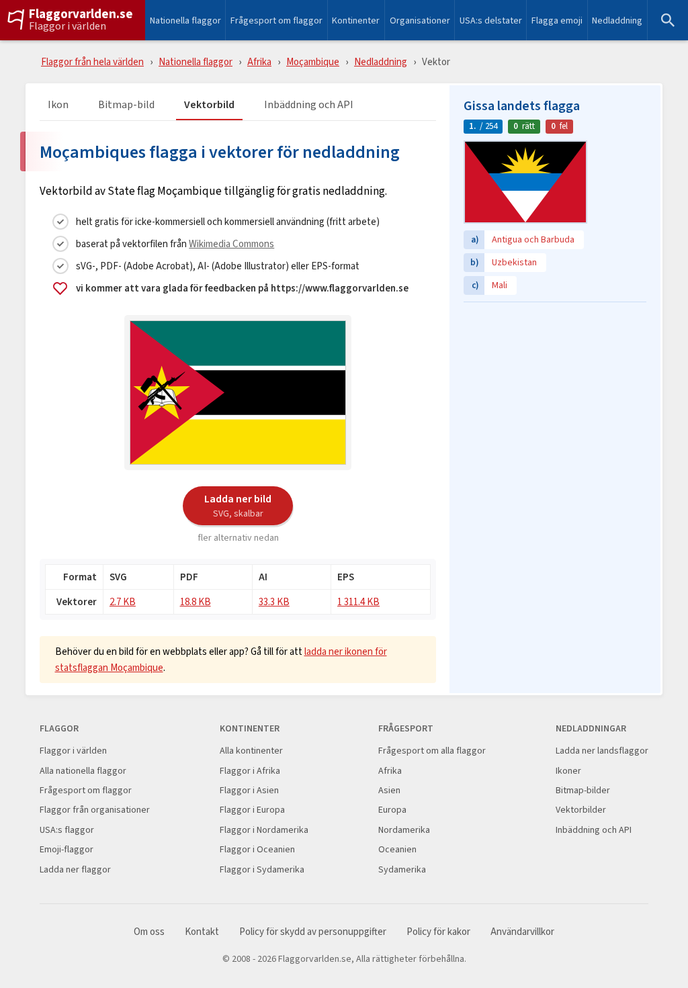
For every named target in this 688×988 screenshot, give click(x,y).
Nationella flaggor (185, 20)
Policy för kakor (438, 932)
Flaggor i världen (67, 26)
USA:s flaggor (67, 830)
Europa (392, 810)
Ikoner (568, 771)
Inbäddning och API (308, 105)
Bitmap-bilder (583, 790)
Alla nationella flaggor (83, 771)
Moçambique (312, 61)
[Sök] (668, 20)
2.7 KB (123, 601)
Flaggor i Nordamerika (264, 830)
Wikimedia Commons (231, 243)
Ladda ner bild (237, 505)
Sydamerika (402, 869)
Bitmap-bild (126, 105)
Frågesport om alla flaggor (432, 751)
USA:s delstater (491, 20)
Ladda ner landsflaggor (602, 751)
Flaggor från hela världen (92, 61)
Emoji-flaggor (66, 849)
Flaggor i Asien (249, 790)
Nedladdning (617, 20)
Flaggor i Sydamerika (262, 869)
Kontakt (202, 932)
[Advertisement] (555, 393)
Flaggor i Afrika (250, 771)
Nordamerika (404, 830)
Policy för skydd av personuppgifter (312, 932)
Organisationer (420, 20)
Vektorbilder (581, 810)
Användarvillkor (522, 932)
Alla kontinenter (251, 751)
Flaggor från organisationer (95, 810)
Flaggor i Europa (252, 810)
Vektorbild (209, 105)
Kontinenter (356, 20)
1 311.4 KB (358, 601)
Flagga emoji (557, 20)
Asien (389, 790)
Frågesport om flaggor (276, 20)
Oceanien (397, 849)
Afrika (259, 61)
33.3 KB (274, 601)
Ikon (58, 105)
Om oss (149, 932)
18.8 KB (195, 601)
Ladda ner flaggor (75, 869)
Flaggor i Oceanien (257, 849)
